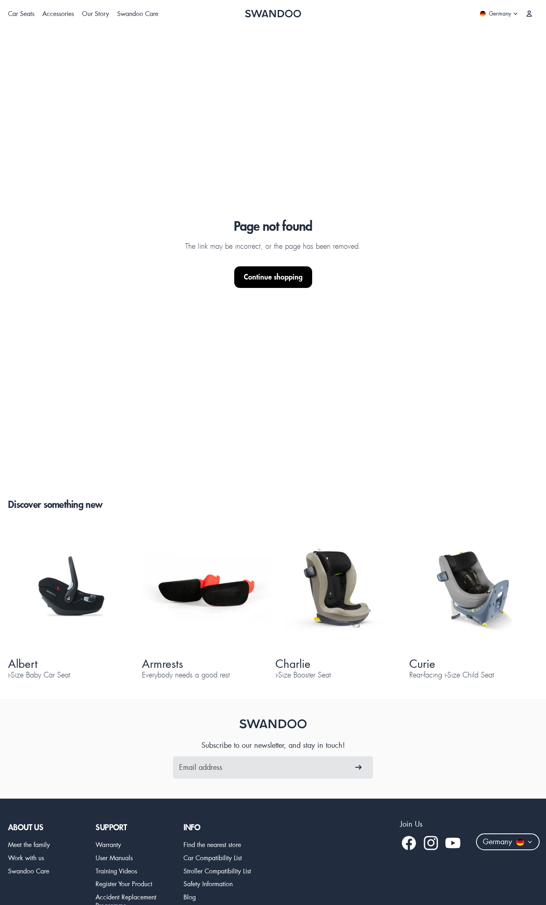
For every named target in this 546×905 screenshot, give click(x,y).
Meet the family (29, 844)
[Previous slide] (28, 588)
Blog (189, 897)
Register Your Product (124, 883)
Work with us (26, 857)
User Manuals (114, 857)
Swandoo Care (28, 871)
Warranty (108, 844)
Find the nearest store (212, 844)
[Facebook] (409, 843)
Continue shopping (273, 277)
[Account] (529, 13)
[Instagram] (431, 843)
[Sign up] (358, 767)
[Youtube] (453, 843)
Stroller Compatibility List (217, 871)
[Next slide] (117, 588)
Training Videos (116, 871)
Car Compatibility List (212, 857)
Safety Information (208, 883)
